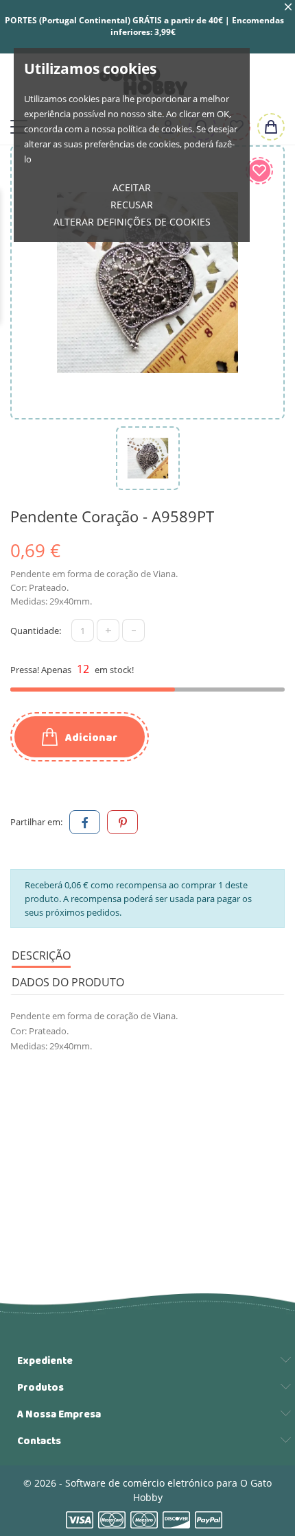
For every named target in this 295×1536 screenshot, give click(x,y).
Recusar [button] (131, 204)
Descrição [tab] (41, 955)
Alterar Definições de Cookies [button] (132, 221)
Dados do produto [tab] (68, 982)
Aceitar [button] (132, 187)
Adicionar (90, 738)
